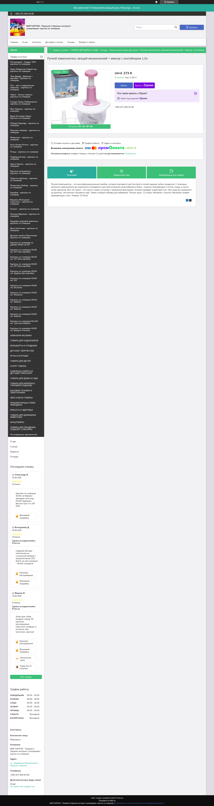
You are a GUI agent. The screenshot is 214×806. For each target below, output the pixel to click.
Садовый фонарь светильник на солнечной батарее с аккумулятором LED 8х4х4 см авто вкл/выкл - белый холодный (27, 557)
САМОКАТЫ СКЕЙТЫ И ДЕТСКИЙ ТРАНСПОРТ (21, 372)
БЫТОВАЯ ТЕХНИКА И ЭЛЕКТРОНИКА (21, 391)
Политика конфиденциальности (151, 803)
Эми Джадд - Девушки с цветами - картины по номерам (21, 78)
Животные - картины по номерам (21, 138)
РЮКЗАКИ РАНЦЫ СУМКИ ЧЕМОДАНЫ (22, 404)
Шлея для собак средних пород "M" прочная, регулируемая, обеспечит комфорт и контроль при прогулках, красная (26, 624)
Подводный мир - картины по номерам (24, 158)
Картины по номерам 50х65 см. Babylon (23, 315)
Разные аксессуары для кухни (123, 50)
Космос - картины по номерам (24, 209)
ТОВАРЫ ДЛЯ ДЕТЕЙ (20, 361)
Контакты (36, 42)
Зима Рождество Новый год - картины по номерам (24, 70)
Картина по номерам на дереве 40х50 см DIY (21, 243)
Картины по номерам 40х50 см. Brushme (23, 286)
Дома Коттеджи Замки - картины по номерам (21, 117)
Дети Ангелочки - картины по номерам (24, 229)
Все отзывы (26, 677)
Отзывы (71, 42)
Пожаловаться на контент (126, 803)
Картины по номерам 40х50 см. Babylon (23, 308)
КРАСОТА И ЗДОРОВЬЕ (21, 410)
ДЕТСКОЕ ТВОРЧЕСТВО (22, 351)
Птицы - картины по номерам (24, 152)
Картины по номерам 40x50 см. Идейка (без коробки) (23, 272)
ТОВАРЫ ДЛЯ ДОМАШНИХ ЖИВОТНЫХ (23, 416)
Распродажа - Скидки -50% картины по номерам (23, 63)
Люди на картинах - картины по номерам (23, 179)
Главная (14, 42)
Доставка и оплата (54, 42)
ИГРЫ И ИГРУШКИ (19, 356)
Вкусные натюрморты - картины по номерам (21, 172)
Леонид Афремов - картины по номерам (25, 215)
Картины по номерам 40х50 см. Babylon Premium (23, 329)
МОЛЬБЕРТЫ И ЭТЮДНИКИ (23, 345)
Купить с (139, 85)
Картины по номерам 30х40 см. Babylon (23, 301)
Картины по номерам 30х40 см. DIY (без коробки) (23, 258)
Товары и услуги (60, 50)
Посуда (103, 50)
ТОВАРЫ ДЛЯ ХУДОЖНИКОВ (24, 340)
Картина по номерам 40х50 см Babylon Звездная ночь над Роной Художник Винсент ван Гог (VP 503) (26, 499)
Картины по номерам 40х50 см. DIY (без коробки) (23, 265)
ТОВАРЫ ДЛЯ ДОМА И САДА (84, 50)
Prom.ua (119, 798)
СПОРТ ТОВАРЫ (18, 366)
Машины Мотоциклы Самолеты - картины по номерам (21, 202)
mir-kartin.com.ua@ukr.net (22, 786)
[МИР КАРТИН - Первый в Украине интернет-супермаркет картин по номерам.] (17, 27)
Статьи (13, 446)
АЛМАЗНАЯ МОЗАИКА (21, 335)
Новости (14, 451)
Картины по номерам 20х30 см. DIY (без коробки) (23, 251)
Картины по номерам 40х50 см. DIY (23, 279)
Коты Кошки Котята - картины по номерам (24, 145)
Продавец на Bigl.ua (107, 801)
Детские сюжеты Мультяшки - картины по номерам (24, 236)
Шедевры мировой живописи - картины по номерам (24, 222)
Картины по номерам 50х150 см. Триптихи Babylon (24, 322)
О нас (25, 42)
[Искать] (175, 27)
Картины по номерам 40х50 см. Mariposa (23, 293)
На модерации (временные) (23, 434)
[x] (190, 201)
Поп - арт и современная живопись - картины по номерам (22, 87)
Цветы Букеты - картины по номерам (23, 165)
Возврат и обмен (87, 42)
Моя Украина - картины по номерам (22, 110)
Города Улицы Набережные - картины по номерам (24, 103)
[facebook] (187, 201)
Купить (124, 85)
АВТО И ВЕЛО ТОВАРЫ (21, 398)
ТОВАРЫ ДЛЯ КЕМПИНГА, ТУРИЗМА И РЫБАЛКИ (22, 384)
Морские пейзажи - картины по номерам (25, 131)
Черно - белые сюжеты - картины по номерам (21, 95)
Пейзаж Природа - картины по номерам (24, 124)
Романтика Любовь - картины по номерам (24, 186)
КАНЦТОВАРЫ (17, 422)
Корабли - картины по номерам (20, 193)
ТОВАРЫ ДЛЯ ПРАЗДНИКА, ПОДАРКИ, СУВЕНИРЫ (23, 428)
